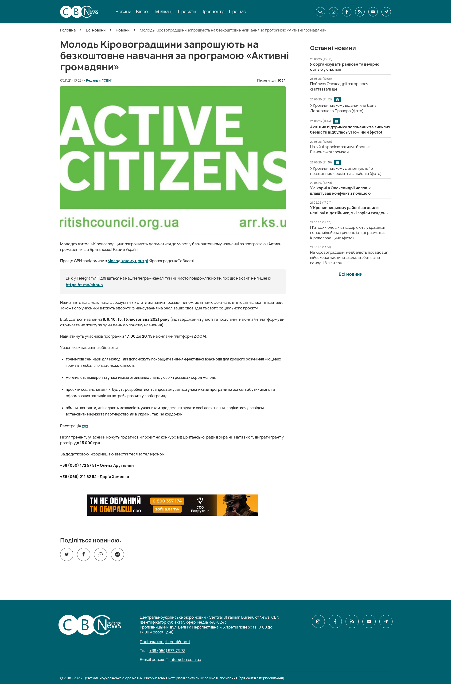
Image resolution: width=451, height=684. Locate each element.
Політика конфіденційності (165, 641)
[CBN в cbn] (360, 11)
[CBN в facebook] (346, 11)
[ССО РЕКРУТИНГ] (172, 505)
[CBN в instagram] (333, 11)
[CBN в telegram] (386, 11)
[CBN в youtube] (373, 11)
